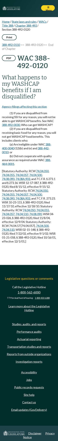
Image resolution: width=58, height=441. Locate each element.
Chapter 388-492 (26, 25)
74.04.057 (22, 175)
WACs (43, 21)
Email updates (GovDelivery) (29, 410)
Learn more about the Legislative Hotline (29, 308)
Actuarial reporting (29, 339)
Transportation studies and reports (29, 346)
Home (6, 21)
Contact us (29, 402)
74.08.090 (8, 179)
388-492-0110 (11, 45)
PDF (8, 58)
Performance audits (29, 331)
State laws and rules (24, 21)
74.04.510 (22, 214)
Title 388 (7, 25)
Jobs (29, 380)
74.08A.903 (23, 179)
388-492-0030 (11, 125)
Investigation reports (29, 361)
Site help (29, 395)
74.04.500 (35, 175)
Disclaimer (35, 433)
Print (9, 37)
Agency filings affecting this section (24, 106)
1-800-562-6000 (29, 292)
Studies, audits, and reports (29, 324)
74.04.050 (42, 171)
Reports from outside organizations (29, 354)
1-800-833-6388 (42, 298)
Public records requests (29, 387)
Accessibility (29, 372)
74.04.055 (8, 175)
